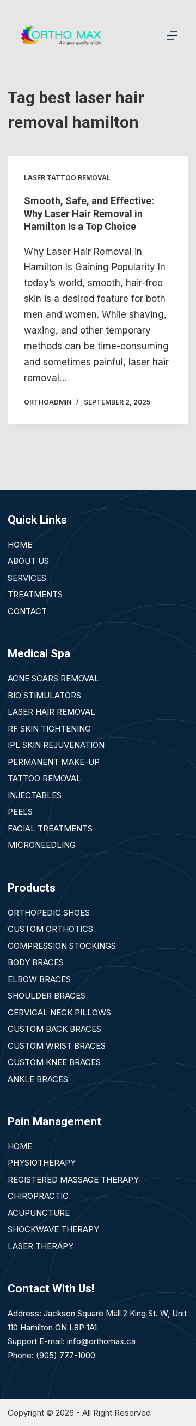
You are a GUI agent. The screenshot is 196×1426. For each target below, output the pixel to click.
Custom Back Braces (54, 1029)
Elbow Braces (39, 979)
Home (20, 544)
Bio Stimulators (44, 695)
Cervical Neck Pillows (59, 1012)
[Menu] (172, 35)
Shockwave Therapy (53, 1229)
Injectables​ (35, 795)
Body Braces (36, 962)
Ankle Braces (38, 1079)
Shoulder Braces (46, 995)
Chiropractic (38, 1196)
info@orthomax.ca (101, 1341)
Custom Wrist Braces (57, 1046)
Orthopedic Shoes (49, 912)
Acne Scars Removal (53, 678)
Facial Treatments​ (50, 828)
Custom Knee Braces (54, 1062)
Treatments (35, 594)
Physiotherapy (42, 1162)
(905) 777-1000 (65, 1355)
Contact (27, 611)
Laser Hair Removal (51, 711)
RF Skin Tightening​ (49, 728)
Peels (20, 811)
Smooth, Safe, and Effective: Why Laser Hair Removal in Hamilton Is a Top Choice (89, 213)
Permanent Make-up (54, 762)
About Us (28, 561)
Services (27, 578)
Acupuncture (39, 1213)
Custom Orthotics (50, 929)
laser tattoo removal (67, 178)
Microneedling (42, 845)
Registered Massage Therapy (73, 1179)
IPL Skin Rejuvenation (56, 745)
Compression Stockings (62, 946)
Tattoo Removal (44, 778)
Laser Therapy (41, 1246)
